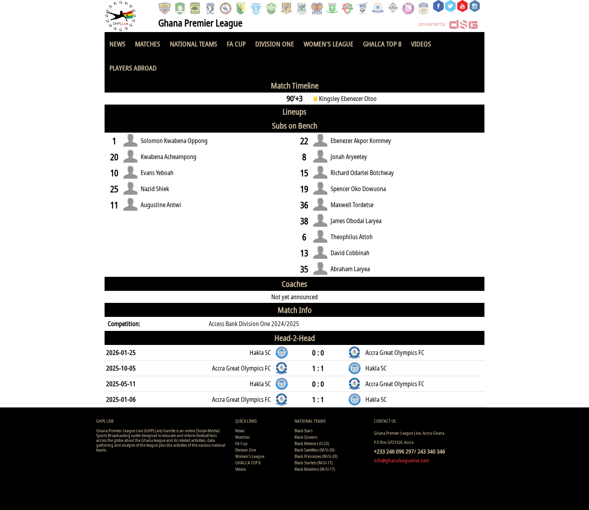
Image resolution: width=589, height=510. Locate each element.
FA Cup (236, 43)
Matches (147, 43)
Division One (274, 43)
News (117, 43)
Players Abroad (133, 68)
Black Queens (305, 437)
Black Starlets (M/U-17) (313, 463)
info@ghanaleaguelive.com (401, 460)
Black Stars (303, 430)
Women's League (328, 43)
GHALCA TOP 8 (382, 43)
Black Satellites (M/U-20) (314, 450)
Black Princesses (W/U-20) (315, 456)
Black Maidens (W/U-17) (314, 469)
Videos (421, 43)
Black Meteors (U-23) (311, 443)
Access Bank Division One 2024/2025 (254, 323)
